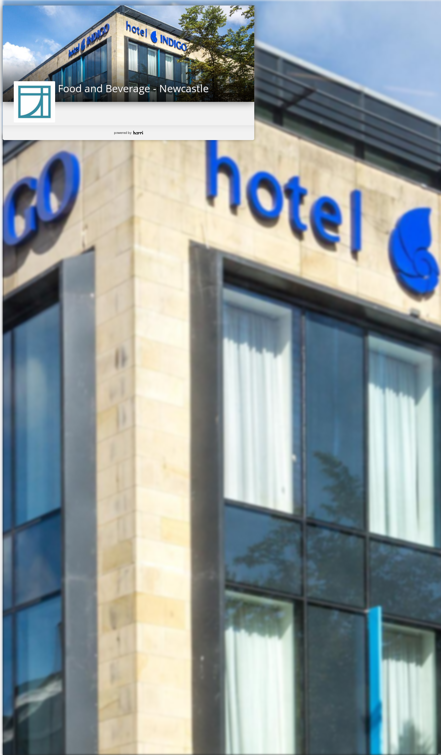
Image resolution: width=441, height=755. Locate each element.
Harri (138, 133)
